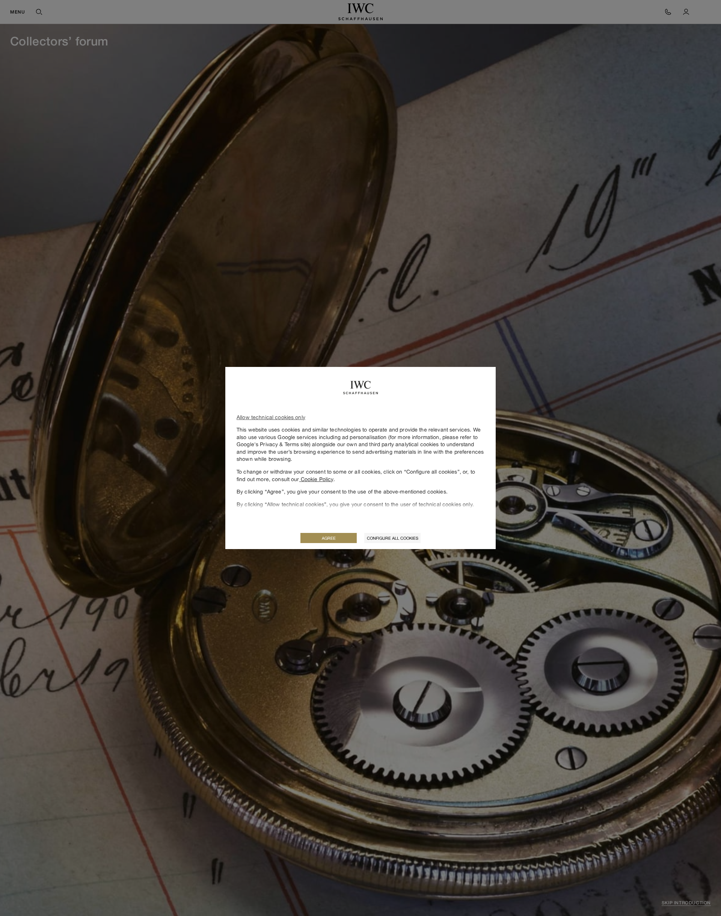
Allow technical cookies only (271, 417)
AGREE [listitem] (329, 538)
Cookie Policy (316, 479)
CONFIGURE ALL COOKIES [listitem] (392, 538)
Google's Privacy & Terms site (273, 444)
